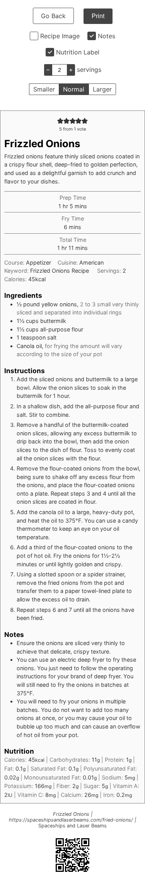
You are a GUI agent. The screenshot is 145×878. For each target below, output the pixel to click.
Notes (106, 36)
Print (98, 16)
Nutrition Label (77, 52)
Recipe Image (60, 36)
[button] (60, 120)
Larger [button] (102, 89)
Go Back (53, 16)
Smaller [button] (44, 89)
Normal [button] (73, 89)
